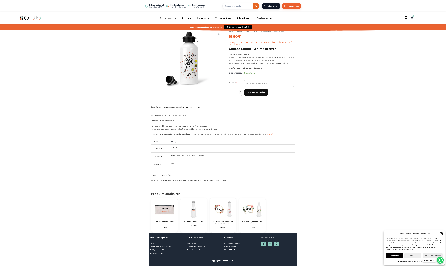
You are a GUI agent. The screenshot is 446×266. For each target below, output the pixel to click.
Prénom (233, 83)
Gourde (256, 32)
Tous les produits (264, 18)
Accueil (231, 32)
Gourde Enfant (262, 42)
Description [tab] (156, 107)
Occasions (186, 18)
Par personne (203, 18)
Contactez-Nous (292, 6)
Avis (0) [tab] (200, 107)
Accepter (395, 256)
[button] (441, 234)
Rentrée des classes (243, 32)
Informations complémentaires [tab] (178, 107)
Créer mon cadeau (167, 18)
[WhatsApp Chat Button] (440, 260)
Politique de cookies (404, 261)
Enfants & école (244, 18)
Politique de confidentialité (421, 261)
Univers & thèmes (223, 18)
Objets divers (277, 42)
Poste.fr (270, 134)
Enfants (233, 42)
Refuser (413, 256)
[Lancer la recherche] (256, 6)
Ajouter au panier (256, 92)
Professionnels (273, 6)
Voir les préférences (432, 256)
